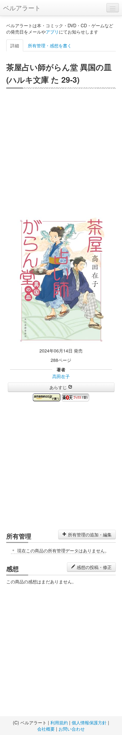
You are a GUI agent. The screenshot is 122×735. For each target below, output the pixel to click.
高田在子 (61, 376)
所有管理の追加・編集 (89, 534)
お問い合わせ (71, 729)
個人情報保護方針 (89, 722)
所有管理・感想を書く (50, 45)
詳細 (14, 45)
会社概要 (46, 729)
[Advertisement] (61, 153)
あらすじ (58, 387)
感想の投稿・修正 (93, 567)
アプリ (52, 32)
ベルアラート (22, 7)
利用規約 (59, 722)
